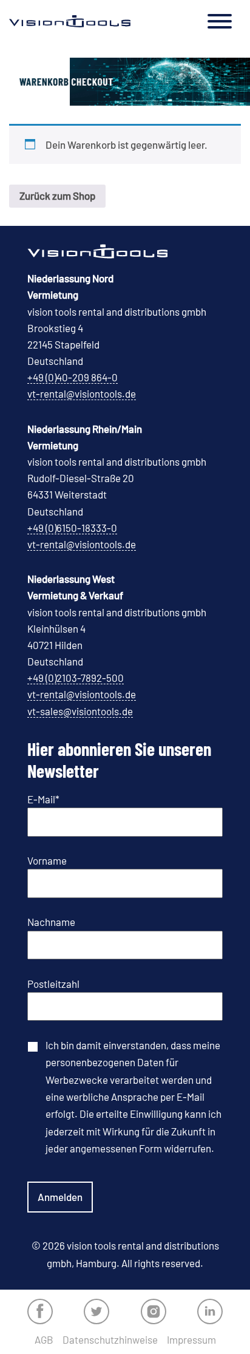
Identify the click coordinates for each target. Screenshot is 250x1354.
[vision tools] (69, 21)
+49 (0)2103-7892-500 (75, 678)
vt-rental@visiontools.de (81, 393)
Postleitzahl (53, 984)
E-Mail (43, 799)
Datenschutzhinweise (110, 1340)
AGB (44, 1340)
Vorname (47, 860)
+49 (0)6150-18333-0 (72, 528)
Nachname (51, 922)
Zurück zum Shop (57, 195)
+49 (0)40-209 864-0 (72, 377)
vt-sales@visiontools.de (80, 711)
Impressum (191, 1340)
